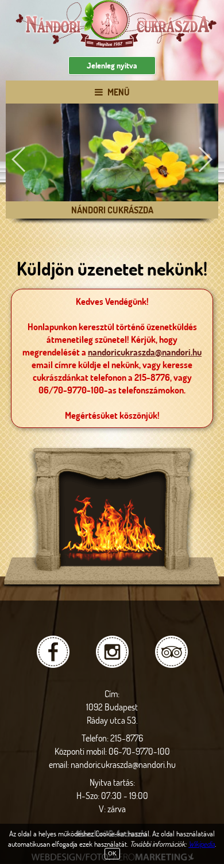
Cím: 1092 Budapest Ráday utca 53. (112, 706)
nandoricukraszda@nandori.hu (145, 352)
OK (112, 853)
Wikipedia (201, 844)
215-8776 (126, 738)
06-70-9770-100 (139, 751)
